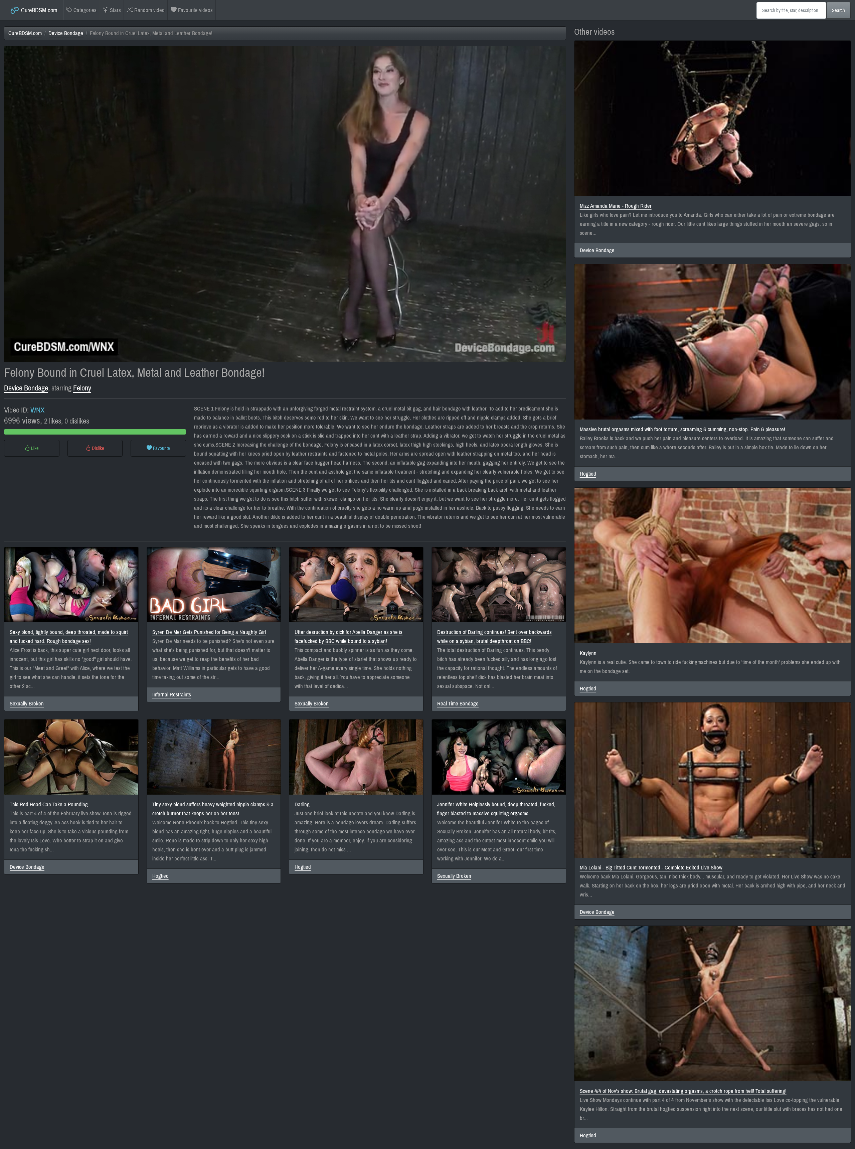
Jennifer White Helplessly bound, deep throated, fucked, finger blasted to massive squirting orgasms (496, 809)
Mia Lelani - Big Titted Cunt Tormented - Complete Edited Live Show (651, 867)
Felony (82, 388)
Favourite (161, 448)
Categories (84, 10)
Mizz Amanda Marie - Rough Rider (616, 206)
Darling (302, 804)
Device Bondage (65, 33)
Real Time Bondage (458, 703)
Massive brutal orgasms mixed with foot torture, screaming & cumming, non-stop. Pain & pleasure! (682, 429)
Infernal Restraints (171, 694)
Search (838, 10)
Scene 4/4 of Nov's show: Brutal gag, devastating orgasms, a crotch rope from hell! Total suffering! (683, 1091)
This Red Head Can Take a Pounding (49, 804)
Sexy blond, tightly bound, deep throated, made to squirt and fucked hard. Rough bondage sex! (69, 636)
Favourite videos (195, 10)
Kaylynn (588, 653)
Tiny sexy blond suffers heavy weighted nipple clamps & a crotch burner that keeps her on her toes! (213, 809)
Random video (149, 10)
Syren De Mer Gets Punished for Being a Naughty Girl (209, 632)
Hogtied (160, 876)
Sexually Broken (27, 703)
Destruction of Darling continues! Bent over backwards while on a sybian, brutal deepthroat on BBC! (494, 636)
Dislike (97, 448)
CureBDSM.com (38, 10)
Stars (115, 10)
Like (34, 448)
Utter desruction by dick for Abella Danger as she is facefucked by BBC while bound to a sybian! (348, 636)
